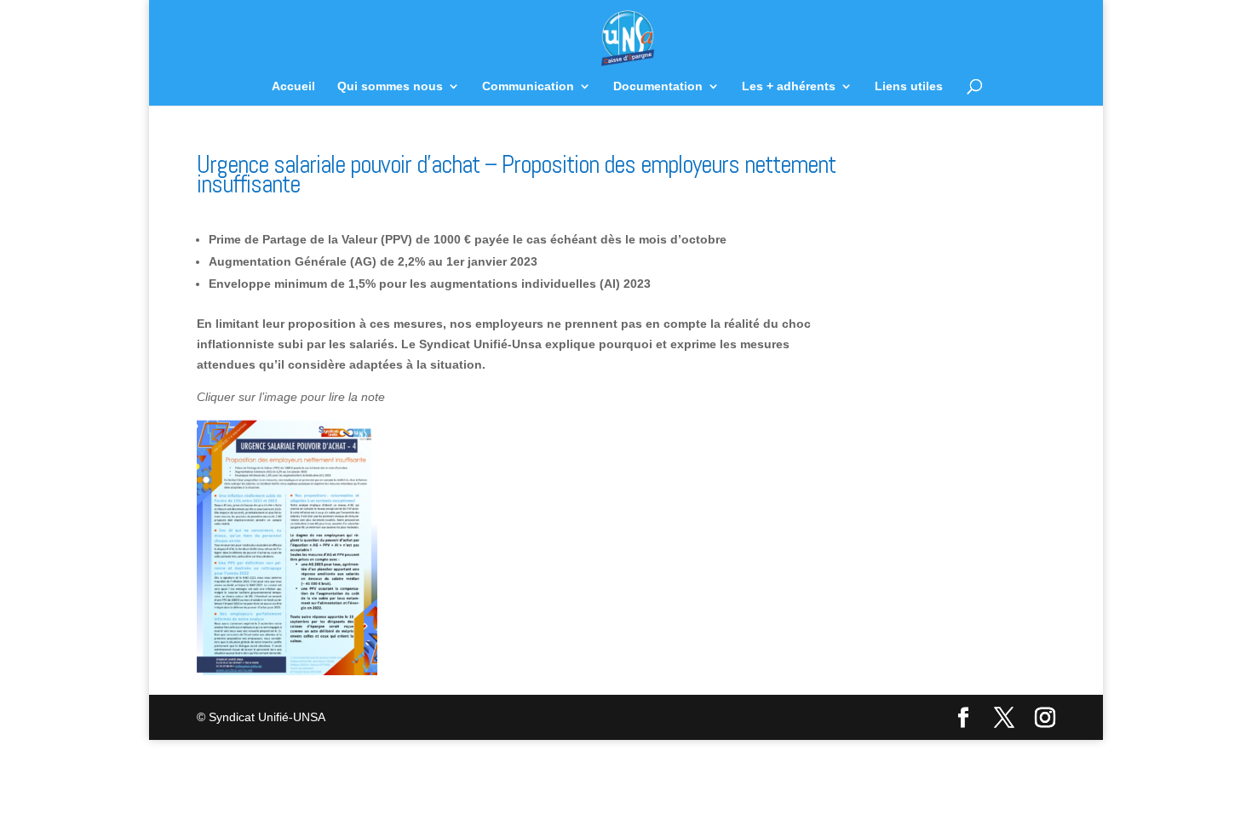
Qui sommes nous (390, 86)
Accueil (293, 86)
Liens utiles (909, 86)
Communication (528, 86)
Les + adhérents (789, 86)
